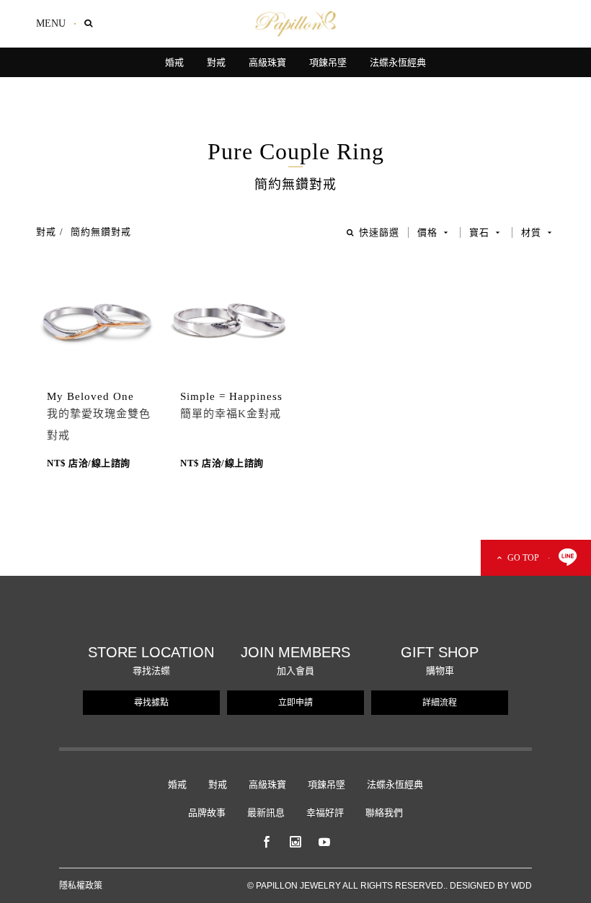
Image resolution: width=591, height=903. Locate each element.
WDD (521, 886)
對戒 (46, 231)
